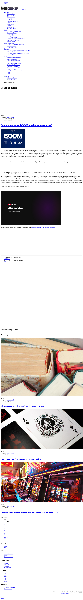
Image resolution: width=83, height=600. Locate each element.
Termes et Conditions (9, 587)
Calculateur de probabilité (13, 68)
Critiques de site (11, 52)
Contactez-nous (8, 589)
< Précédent (7, 259)
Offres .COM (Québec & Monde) (15, 44)
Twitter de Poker (11, 28)
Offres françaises (11, 46)
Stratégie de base (11, 35)
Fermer (2, 598)
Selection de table (11, 69)
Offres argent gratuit (12, 47)
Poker (5, 3)
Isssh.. (5, 575)
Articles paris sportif (12, 37)
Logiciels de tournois (12, 66)
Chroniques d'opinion (12, 21)
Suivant (6, 537)
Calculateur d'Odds (12, 59)
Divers (9, 22)
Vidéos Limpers (11, 41)
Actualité (6, 563)
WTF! (5, 576)
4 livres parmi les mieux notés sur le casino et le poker (23, 406)
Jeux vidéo (6, 564)
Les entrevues (10, 27)
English (14, 79)
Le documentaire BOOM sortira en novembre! (26, 125)
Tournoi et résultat (11, 15)
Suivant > (6, 262)
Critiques (6, 49)
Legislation (10, 18)
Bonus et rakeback (8, 557)
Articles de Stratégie (12, 33)
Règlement (10, 34)
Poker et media (11, 17)
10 (4, 535)
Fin (5, 538)
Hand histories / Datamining (14, 70)
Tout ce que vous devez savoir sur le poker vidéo (21, 459)
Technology (7, 566)
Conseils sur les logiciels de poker (15, 38)
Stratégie (6, 30)
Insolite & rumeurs (12, 19)
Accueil (6, 2)
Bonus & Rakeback (9, 43)
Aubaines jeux (7, 567)
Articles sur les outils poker (14, 57)
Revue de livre (11, 54)
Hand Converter (11, 62)
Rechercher (7, 82)
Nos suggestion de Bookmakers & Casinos (18, 53)
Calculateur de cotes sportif (14, 63)
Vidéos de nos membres (13, 40)
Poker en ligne (11, 14)
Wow (5, 578)
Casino (9, 25)
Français (15, 78)
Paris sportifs (10, 24)
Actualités (6, 12)
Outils (5, 56)
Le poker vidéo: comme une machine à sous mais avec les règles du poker (31, 512)
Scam (8, 72)
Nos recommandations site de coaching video (18, 50)
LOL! (5, 574)
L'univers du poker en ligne (14, 31)
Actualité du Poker (8, 554)
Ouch (5, 581)
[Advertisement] (41, 102)
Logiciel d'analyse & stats (13, 65)
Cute (5, 579)
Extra (8, 73)
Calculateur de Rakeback (13, 60)
